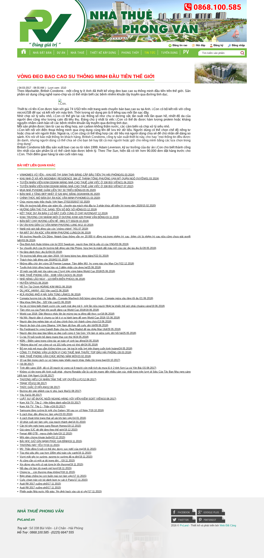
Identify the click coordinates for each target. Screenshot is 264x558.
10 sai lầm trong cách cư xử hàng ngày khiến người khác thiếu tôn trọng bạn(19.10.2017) (70, 360)
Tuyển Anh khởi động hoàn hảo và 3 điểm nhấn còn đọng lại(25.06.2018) (60, 267)
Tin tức (150, 52)
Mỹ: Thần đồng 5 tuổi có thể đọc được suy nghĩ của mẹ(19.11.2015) (58, 449)
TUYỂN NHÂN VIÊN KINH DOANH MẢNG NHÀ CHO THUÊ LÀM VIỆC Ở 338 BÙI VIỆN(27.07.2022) (76, 186)
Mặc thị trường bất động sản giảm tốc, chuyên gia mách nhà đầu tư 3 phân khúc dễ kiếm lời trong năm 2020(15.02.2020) (88, 205)
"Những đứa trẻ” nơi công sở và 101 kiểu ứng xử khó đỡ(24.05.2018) (59, 344)
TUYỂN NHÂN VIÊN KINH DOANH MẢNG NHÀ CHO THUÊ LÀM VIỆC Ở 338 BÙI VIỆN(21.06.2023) (76, 182)
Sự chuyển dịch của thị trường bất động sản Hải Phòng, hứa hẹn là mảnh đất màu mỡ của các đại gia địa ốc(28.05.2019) (88, 248)
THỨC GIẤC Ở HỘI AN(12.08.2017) (40, 387)
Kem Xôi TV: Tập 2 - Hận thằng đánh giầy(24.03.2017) (50, 402)
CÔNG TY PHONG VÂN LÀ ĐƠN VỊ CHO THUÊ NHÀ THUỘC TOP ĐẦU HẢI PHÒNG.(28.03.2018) (75, 352)
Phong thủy (130, 52)
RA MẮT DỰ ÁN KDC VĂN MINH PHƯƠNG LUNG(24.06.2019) (55, 232)
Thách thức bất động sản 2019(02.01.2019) (44, 259)
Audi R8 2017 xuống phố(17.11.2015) (40, 483)
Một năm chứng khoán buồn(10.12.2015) (42, 437)
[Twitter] (184, 522)
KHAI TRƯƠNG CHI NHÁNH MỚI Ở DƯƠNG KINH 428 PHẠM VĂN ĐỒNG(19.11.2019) (69, 217)
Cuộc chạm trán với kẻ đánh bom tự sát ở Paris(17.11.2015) (54, 479)
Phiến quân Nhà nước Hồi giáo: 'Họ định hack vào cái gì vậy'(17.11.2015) (61, 491)
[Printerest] (211, 522)
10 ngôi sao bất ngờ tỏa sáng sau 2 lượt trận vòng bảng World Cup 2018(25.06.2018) (67, 271)
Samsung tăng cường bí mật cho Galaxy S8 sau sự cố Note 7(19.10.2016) (62, 410)
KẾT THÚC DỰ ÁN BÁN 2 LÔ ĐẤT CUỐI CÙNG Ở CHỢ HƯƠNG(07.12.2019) (64, 213)
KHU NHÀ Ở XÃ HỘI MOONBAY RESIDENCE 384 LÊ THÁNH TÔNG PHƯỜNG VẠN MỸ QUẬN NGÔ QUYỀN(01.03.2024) (89, 178)
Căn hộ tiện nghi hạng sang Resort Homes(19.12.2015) (50, 425)
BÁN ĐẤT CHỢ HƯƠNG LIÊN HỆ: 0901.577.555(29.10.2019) (54, 221)
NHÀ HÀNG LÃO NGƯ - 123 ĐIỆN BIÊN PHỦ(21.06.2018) (52, 279)
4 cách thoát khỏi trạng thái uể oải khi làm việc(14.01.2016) (53, 418)
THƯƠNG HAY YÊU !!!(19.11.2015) (40, 445)
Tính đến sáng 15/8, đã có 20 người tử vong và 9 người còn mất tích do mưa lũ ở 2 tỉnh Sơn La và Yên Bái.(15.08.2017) (88, 367)
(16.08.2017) (27, 364)
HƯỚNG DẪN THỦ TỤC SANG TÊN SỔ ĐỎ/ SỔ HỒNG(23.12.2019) (58, 209)
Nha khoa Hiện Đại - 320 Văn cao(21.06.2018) (45, 302)
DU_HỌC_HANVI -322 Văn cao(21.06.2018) (44, 290)
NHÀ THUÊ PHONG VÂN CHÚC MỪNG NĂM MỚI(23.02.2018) (55, 356)
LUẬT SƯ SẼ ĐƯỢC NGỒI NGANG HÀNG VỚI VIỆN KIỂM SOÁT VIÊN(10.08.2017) (68, 398)
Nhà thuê (77, 52)
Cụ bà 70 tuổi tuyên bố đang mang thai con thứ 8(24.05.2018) (54, 336)
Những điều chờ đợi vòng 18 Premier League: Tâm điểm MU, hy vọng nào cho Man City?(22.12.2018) (77, 263)
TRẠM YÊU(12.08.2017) (33, 383)
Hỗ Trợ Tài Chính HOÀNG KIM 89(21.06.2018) (46, 286)
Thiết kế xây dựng (103, 52)
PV (186, 52)
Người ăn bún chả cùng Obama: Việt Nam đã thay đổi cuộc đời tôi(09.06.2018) (64, 325)
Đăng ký (218, 45)
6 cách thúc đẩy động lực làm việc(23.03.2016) (46, 414)
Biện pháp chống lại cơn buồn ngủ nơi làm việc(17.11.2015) (53, 476)
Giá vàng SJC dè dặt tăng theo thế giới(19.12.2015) (48, 429)
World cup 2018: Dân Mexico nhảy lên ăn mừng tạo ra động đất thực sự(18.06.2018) (67, 313)
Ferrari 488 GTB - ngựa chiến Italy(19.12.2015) (46, 433)
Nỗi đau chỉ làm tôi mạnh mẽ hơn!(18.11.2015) (46, 468)
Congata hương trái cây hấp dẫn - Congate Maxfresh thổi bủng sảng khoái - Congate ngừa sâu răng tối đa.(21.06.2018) (86, 298)
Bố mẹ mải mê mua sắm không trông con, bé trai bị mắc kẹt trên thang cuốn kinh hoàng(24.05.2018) (76, 348)
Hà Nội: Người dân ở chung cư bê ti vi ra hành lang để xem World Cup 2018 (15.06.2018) (70, 317)
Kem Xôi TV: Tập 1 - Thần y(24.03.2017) (42, 406)
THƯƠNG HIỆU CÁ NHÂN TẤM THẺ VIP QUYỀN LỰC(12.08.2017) (58, 379)
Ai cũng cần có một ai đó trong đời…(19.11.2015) (47, 460)
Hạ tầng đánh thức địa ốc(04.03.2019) (41, 252)
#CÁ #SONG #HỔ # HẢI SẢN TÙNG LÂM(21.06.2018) (50, 294)
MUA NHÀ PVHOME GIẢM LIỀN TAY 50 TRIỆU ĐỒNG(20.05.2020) (58, 190)
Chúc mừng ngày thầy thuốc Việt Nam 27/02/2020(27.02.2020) (55, 201)
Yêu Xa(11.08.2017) (31, 394)
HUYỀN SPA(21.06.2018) (34, 282)
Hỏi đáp (200, 45)
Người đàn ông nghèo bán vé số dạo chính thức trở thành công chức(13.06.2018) (65, 321)
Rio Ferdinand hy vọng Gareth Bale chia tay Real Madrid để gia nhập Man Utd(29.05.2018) (70, 329)
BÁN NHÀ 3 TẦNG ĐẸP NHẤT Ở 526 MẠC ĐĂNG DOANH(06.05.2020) (60, 194)
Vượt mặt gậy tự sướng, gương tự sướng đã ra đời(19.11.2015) (56, 456)
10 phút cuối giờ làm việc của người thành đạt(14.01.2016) (53, 421)
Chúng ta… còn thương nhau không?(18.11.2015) (47, 472)
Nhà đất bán (42, 52)
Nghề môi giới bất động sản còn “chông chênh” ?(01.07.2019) (54, 228)
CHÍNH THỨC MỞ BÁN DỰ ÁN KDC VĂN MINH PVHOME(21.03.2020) (60, 197)
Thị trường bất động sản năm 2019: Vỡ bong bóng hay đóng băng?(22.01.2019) (64, 255)
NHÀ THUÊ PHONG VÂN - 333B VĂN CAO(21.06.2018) (51, 275)
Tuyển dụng (169, 52)
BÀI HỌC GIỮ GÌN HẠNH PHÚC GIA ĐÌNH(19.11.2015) (51, 441)
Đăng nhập (238, 45)
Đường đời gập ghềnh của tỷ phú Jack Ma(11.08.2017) (50, 391)
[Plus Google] (211, 514)
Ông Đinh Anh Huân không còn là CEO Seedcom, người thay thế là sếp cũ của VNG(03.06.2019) (74, 244)
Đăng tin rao (180, 45)
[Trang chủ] (23, 52)
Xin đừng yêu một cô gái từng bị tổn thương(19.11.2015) (51, 464)
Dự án (61, 52)
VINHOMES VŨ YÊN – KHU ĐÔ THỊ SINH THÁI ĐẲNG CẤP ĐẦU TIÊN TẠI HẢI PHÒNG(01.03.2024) (77, 174)
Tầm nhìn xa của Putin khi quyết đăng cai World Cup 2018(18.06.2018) (59, 309)
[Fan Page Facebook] (184, 514)
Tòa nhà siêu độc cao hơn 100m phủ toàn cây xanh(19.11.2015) (55, 452)
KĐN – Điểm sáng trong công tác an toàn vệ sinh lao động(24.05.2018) (59, 340)
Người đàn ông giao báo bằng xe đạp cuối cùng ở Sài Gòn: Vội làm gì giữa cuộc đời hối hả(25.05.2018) (78, 333)
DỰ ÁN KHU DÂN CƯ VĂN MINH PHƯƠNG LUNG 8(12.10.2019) (56, 224)
